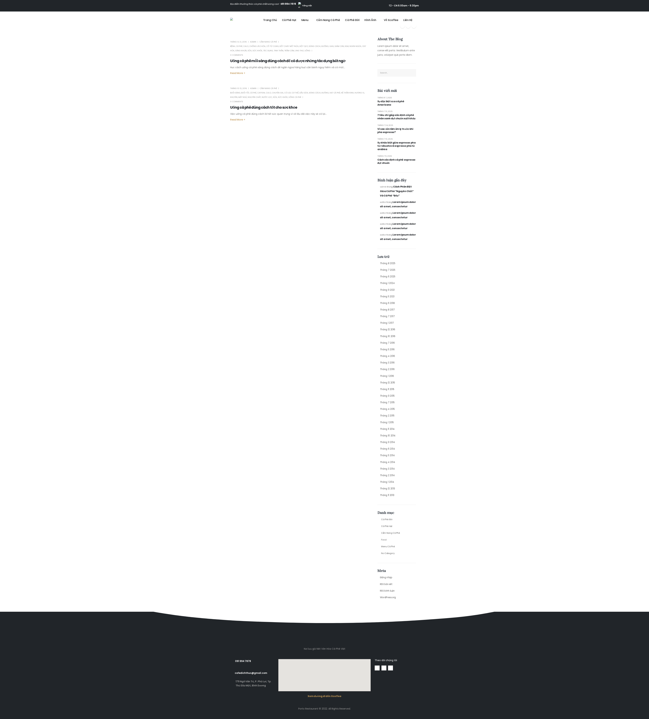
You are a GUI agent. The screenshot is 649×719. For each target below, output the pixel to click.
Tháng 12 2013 (387, 488)
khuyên (233, 97)
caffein (261, 92)
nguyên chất (254, 97)
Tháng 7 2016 (387, 343)
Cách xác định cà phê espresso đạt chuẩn (396, 161)
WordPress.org (388, 597)
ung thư (299, 50)
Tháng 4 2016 (387, 356)
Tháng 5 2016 (387, 349)
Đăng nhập (386, 577)
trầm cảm (289, 50)
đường (325, 46)
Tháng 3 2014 (387, 468)
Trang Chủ (270, 20)
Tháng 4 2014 (387, 462)
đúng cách (314, 46)
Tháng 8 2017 (387, 309)
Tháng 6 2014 (387, 448)
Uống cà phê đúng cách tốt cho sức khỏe (263, 107)
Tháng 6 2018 (387, 303)
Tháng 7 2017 (387, 316)
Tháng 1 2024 (387, 283)
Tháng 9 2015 (387, 395)
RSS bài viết (386, 584)
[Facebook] (402, 26)
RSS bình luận (387, 590)
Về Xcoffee (391, 20)
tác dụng (268, 50)
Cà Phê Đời (352, 20)
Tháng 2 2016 (387, 369)
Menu (304, 20)
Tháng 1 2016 (387, 376)
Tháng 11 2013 (387, 495)
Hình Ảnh (370, 20)
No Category (387, 553)
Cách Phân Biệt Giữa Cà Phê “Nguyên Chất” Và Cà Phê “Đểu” (397, 191)
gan (331, 46)
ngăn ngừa (355, 46)
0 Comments (236, 55)
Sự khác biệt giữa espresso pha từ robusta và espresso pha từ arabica (396, 146)
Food (384, 539)
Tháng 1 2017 (387, 323)
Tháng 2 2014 (387, 475)
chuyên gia (277, 92)
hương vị (359, 92)
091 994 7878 (288, 4)
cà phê (239, 46)
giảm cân (339, 46)
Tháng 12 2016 (387, 329)
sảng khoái (241, 50)
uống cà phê (295, 97)
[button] (324, 614)
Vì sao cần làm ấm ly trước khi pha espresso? (395, 130)
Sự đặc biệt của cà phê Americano (390, 103)
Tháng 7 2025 (387, 270)
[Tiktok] (414, 26)
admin (253, 41)
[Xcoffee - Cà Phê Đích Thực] (240, 22)
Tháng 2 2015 (387, 415)
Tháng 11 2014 (387, 429)
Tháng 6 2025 (387, 276)
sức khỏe (257, 50)
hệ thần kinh (347, 92)
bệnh (232, 46)
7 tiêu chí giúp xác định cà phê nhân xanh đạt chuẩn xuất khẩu (396, 117)
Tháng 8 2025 (387, 263)
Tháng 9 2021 (387, 290)
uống (307, 50)
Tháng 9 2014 (387, 442)
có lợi (287, 92)
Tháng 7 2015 (387, 402)
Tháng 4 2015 (387, 409)
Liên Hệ (407, 20)
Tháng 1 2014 (387, 482)
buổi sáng (235, 92)
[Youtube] (408, 26)
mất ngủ (242, 97)
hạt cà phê (335, 92)
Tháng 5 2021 (387, 296)
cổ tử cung (272, 46)
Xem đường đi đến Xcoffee (324, 696)
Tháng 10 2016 (387, 336)
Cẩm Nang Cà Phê (328, 20)
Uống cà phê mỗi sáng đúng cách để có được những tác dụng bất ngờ (287, 60)
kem (347, 46)
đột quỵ (303, 46)
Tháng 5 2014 (387, 455)
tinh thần (278, 50)
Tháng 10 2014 (387, 435)
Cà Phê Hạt (289, 20)
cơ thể (295, 92)
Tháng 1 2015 (387, 422)
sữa (250, 50)
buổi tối (245, 92)
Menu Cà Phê (388, 546)
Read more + (237, 73)
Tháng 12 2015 (387, 382)
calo (245, 46)
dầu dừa (303, 92)
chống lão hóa (257, 46)
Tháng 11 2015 (387, 389)
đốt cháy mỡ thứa (289, 46)
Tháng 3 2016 (387, 362)
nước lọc (267, 97)
